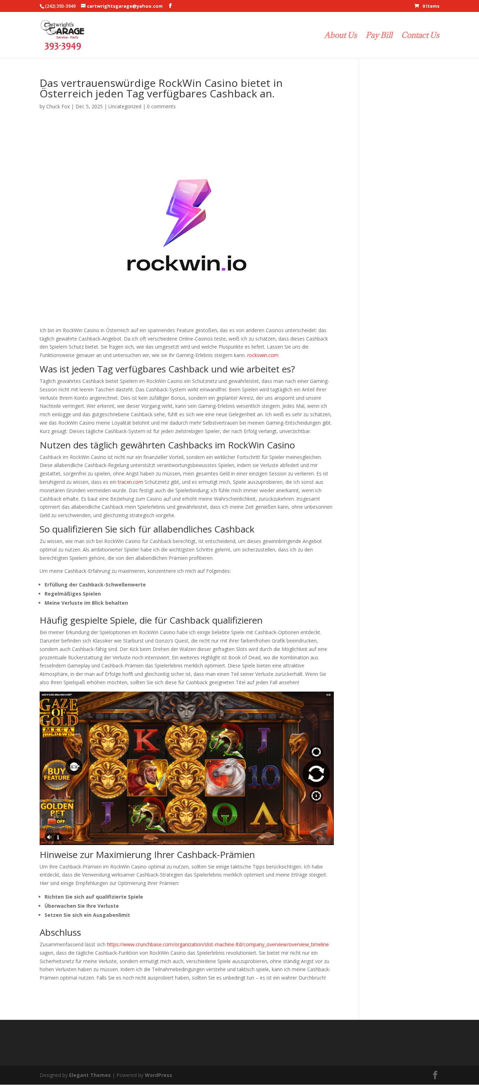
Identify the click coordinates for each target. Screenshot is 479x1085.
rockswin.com (262, 355)
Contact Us (420, 36)
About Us (340, 36)
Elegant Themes (90, 1075)
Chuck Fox (58, 106)
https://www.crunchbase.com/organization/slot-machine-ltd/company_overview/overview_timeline (218, 944)
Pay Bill (379, 36)
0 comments (161, 106)
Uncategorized (124, 106)
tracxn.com (130, 482)
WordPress (158, 1075)
